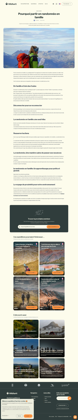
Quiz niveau (33, 3)
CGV (70, 416)
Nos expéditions (25, 3)
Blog (46, 3)
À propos (40, 3)
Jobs (46, 398)
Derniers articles (48, 396)
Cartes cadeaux (48, 402)
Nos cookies (51, 416)
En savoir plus (5, 415)
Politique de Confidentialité (63, 416)
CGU (56, 416)
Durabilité (33, 398)
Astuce (46, 400)
